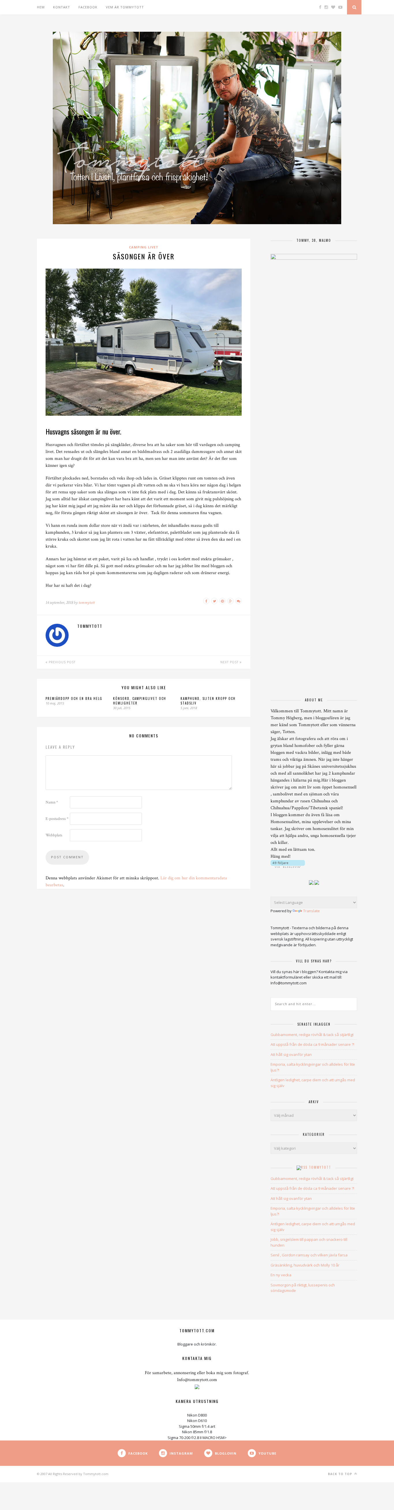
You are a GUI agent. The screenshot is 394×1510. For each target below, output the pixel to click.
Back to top (340, 1474)
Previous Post (62, 662)
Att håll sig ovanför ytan (291, 1054)
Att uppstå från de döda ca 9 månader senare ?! (312, 1044)
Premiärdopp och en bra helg (74, 698)
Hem (41, 7)
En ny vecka (281, 1274)
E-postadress (57, 818)
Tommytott (320, 1167)
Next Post (230, 662)
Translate (311, 910)
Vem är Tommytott (125, 7)
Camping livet (143, 247)
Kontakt (61, 7)
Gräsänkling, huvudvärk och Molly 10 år (305, 1265)
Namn (52, 802)
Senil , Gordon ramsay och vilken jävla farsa (309, 1255)
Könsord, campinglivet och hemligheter (139, 700)
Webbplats (54, 835)
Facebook (87, 7)
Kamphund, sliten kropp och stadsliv (208, 700)
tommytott (86, 602)
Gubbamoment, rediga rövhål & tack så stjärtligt (312, 1034)
